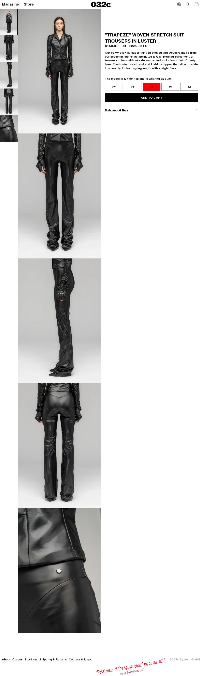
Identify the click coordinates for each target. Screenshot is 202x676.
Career (17, 659)
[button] (187, 4)
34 (117, 87)
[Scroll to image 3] (9, 75)
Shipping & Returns (53, 659)
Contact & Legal (80, 659)
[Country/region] (179, 4)
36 (136, 87)
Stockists (30, 659)
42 (189, 86)
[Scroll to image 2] (9, 48)
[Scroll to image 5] (9, 128)
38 (151, 86)
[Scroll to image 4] (9, 102)
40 (170, 86)
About (6, 659)
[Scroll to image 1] (9, 22)
